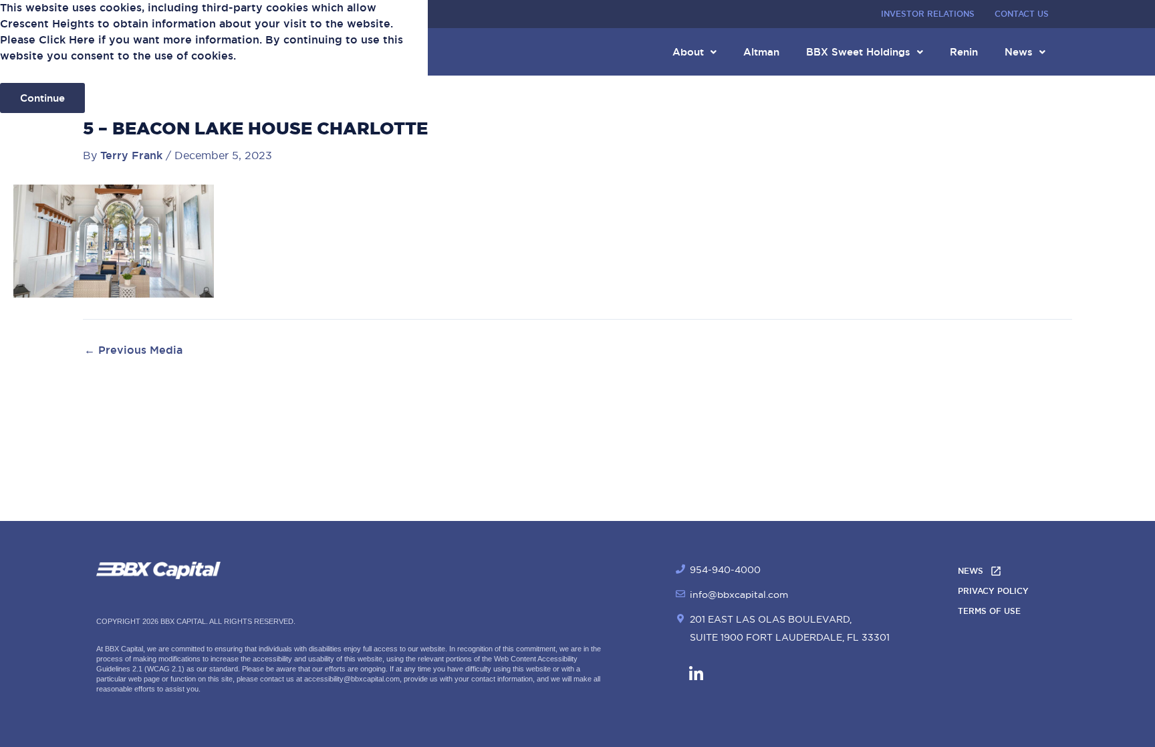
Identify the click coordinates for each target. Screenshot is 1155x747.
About (688, 51)
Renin (964, 51)
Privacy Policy (993, 591)
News (1019, 51)
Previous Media (133, 350)
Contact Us (1022, 14)
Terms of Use (989, 611)
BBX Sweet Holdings (858, 51)
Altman (761, 51)
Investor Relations (928, 14)
